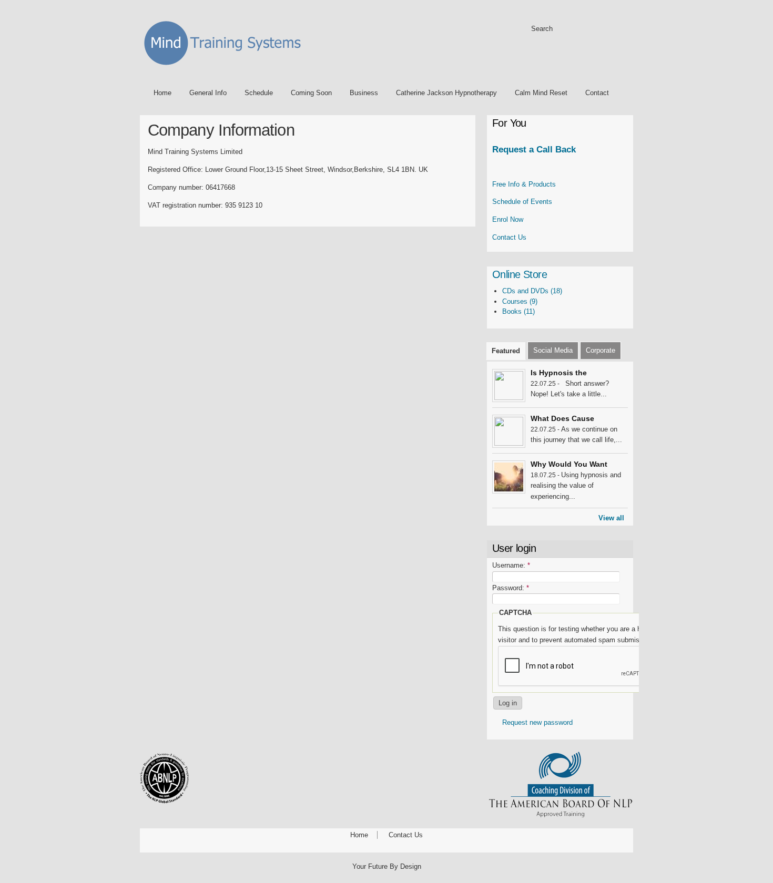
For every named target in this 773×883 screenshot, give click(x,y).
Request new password (537, 722)
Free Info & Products (524, 184)
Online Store (519, 274)
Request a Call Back (534, 150)
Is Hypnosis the (559, 372)
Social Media (553, 350)
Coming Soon (311, 93)
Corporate (600, 350)
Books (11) (518, 311)
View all (611, 518)
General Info (208, 93)
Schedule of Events (522, 202)
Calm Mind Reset (541, 93)
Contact (597, 93)
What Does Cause (562, 418)
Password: (510, 588)
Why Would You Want (569, 464)
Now (507, 219)
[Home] (225, 67)
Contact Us (509, 237)
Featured (506, 351)
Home (162, 93)
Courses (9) (519, 301)
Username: (511, 565)
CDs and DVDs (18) (532, 291)
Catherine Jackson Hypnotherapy (446, 93)
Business (364, 93)
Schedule (259, 93)
